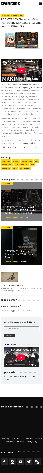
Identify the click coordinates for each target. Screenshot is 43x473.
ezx (36, 161)
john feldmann (21, 165)
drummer (6, 161)
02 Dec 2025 (24, 217)
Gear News (17, 16)
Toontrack (35, 87)
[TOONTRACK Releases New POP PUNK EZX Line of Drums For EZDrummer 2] (9, 277)
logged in (14, 310)
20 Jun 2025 (24, 261)
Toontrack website (29, 143)
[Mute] (32, 365)
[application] (21, 357)
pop (32, 165)
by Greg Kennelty (11, 217)
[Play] (6, 365)
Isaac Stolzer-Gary (19, 285)
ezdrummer (27, 161)
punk (15, 169)
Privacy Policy (31, 442)
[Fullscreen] (36, 365)
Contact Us (20, 442)
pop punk (6, 169)
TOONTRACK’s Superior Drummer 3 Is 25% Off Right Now (19, 254)
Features (6, 16)
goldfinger (7, 165)
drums (16, 161)
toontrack (25, 169)
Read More (9, 442)
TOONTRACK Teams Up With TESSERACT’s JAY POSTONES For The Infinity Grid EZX (20, 210)
